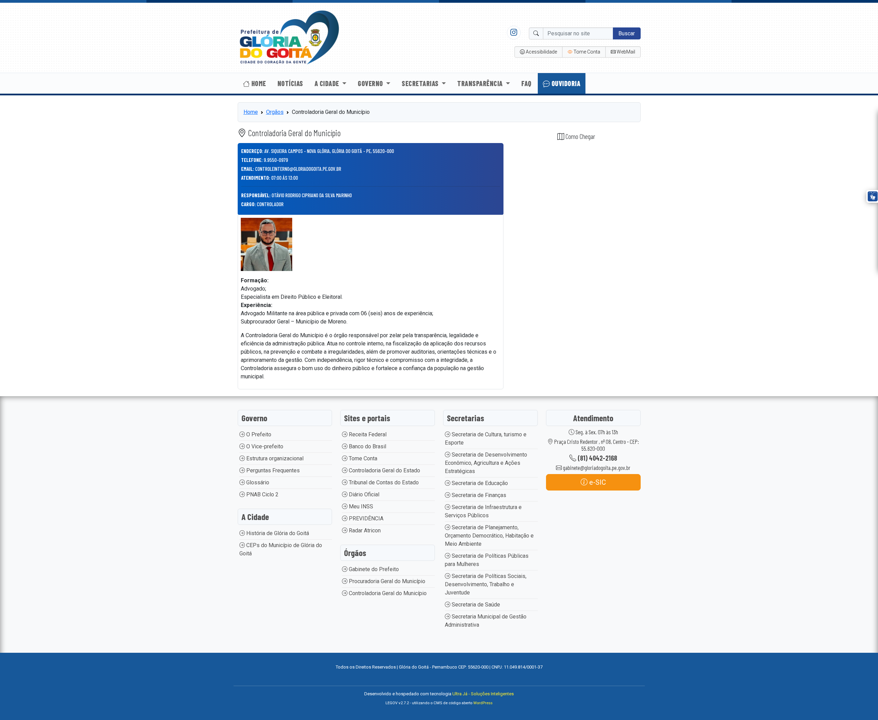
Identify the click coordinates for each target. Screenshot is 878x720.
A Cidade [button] (328, 83)
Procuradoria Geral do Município (386, 581)
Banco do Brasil (366, 446)
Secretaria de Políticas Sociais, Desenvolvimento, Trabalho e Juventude (485, 584)
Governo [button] (371, 83)
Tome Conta (362, 458)
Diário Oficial (363, 494)
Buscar (626, 33)
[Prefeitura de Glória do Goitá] (289, 37)
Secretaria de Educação (479, 483)
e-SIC (597, 482)
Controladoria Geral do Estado (383, 470)
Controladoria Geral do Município (387, 593)
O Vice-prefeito (264, 446)
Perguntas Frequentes (272, 470)
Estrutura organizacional (274, 458)
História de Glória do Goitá (277, 533)
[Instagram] (513, 32)
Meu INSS (360, 506)
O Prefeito (258, 434)
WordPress (483, 703)
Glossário (257, 482)
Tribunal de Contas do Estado (383, 482)
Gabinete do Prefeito (373, 569)
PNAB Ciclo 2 (261, 494)
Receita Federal (367, 434)
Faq (526, 83)
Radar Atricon (364, 530)
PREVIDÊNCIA (365, 518)
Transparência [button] (480, 83)
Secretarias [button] (421, 83)
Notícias (290, 83)
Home (258, 83)
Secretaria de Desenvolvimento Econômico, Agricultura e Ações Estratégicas (486, 462)
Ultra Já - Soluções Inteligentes (483, 694)
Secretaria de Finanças (478, 495)
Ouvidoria (565, 83)
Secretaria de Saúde (475, 604)
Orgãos (275, 112)
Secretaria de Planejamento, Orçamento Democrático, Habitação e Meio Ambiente (489, 535)
